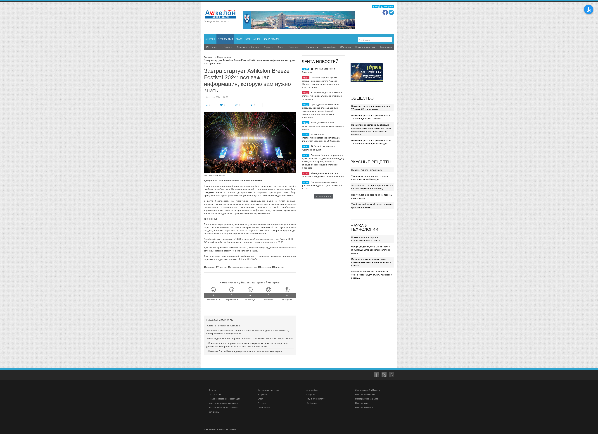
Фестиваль (265, 266)
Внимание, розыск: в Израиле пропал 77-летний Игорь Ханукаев (370, 107)
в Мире (213, 46)
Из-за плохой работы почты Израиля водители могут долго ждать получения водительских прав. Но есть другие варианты (371, 129)
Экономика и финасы (248, 46)
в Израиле (227, 46)
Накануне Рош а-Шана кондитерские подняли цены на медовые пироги (245, 351)
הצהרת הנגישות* (216, 394)
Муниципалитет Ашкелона (243, 266)
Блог (247, 39)
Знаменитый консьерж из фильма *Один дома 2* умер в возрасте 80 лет (322, 185)
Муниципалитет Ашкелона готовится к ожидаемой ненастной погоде (323, 175)
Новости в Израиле (364, 407)
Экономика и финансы (268, 389)
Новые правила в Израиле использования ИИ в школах (365, 239)
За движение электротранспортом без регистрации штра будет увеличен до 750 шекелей (321, 137)
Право (239, 39)
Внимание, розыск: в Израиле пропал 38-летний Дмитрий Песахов (370, 117)
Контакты (213, 389)
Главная (208, 57)
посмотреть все (323, 196)
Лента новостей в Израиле (367, 389)
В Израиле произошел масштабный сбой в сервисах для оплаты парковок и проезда (371, 274)
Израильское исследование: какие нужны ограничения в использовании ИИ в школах (372, 262)
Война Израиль (271, 39)
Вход (376, 6)
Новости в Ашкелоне (365, 394)
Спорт (281, 46)
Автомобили (329, 46)
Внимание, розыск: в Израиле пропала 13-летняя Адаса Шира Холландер (371, 142)
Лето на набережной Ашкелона (224, 325)
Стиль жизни (312, 46)
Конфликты (386, 46)
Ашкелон (210, 39)
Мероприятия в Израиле (366, 398)
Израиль (210, 266)
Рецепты (293, 46)
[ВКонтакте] (212, 105)
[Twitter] (227, 105)
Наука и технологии (365, 46)
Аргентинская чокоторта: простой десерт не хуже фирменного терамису (372, 187)
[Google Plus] (242, 105)
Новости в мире (362, 403)
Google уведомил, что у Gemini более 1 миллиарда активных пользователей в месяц (371, 249)
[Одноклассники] (256, 105)
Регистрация (388, 6)
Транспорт (279, 266)
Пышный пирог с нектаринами (366, 169)
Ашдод (257, 39)
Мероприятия (224, 57)
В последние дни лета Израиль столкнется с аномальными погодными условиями (250, 338)
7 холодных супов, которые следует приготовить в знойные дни (369, 177)
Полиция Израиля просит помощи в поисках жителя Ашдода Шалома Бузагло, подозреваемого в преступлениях (320, 82)
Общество (345, 46)
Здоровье (268, 46)
